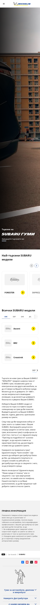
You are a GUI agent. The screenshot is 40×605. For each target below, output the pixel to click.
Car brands (12, 554)
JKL (30, 317)
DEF (14, 317)
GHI (22, 317)
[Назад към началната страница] (22, 4)
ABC (6, 317)
